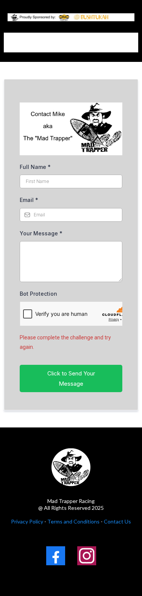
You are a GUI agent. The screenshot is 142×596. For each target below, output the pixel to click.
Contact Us (117, 521)
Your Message (41, 233)
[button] (131, 42)
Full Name (35, 167)
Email (29, 200)
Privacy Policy (27, 521)
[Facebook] (55, 555)
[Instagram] (86, 555)
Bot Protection (38, 293)
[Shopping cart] (121, 42)
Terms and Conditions (73, 521)
